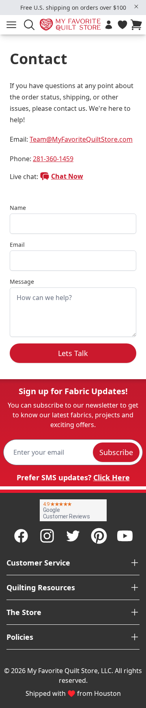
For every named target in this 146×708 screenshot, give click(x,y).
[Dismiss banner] (136, 6)
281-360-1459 (53, 158)
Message (22, 281)
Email (17, 244)
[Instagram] (47, 536)
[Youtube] (125, 536)
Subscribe (116, 452)
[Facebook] (21, 536)
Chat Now (67, 176)
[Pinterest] (99, 536)
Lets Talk (73, 353)
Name (18, 208)
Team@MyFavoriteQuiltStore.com (81, 139)
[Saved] (122, 24)
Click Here (111, 477)
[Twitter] (73, 536)
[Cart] (138, 24)
